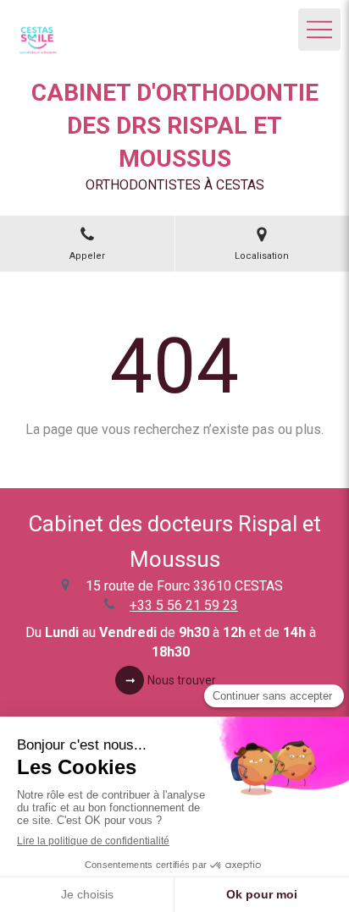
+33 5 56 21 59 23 (184, 605)
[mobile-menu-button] (319, 29)
